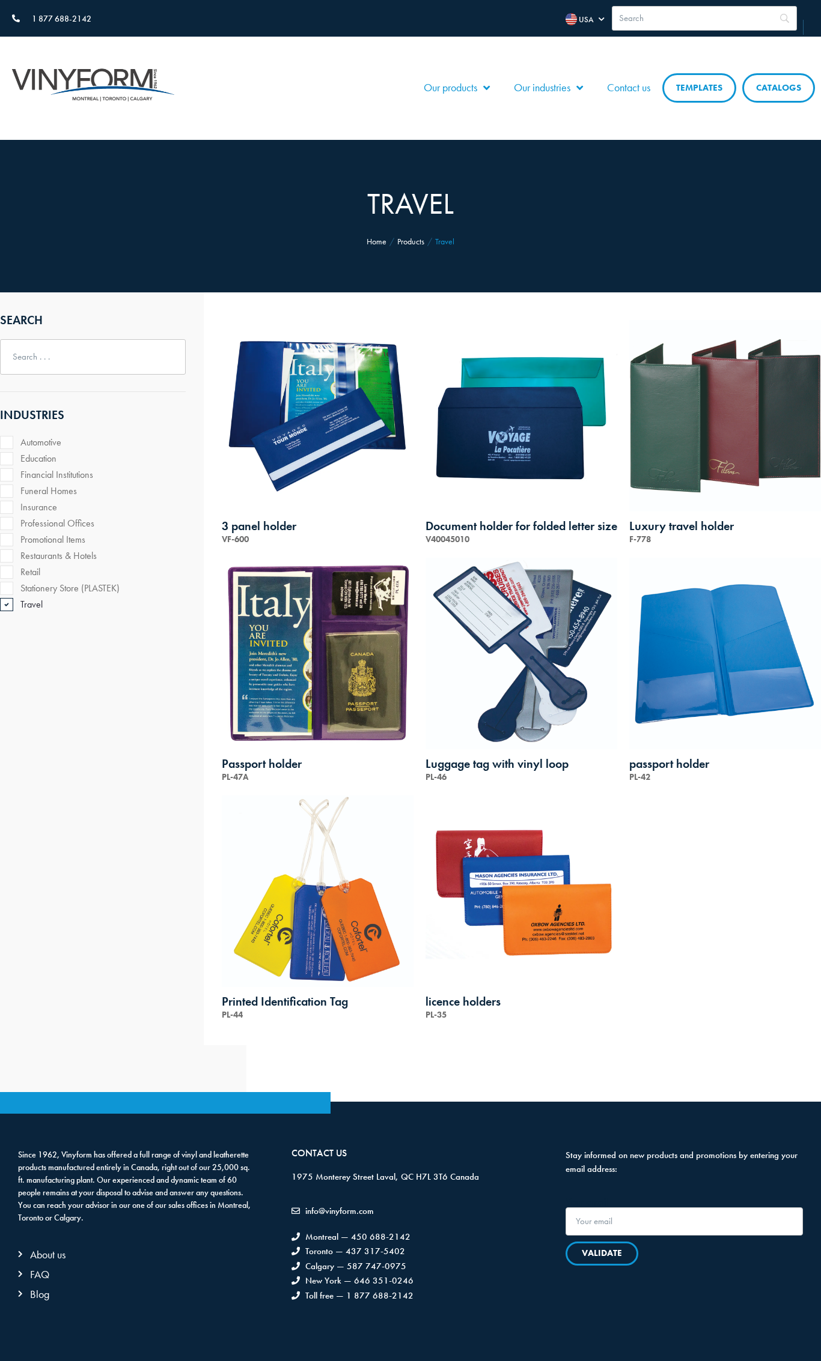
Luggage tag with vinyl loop (497, 763)
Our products (450, 87)
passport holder (669, 763)
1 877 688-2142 (61, 18)
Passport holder (262, 763)
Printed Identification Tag (285, 1001)
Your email (587, 1202)
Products (410, 241)
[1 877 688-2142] (16, 18)
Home (376, 241)
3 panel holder (259, 526)
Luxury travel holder (681, 526)
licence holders (463, 1001)
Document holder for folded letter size (521, 526)
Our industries (542, 87)
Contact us (628, 87)
